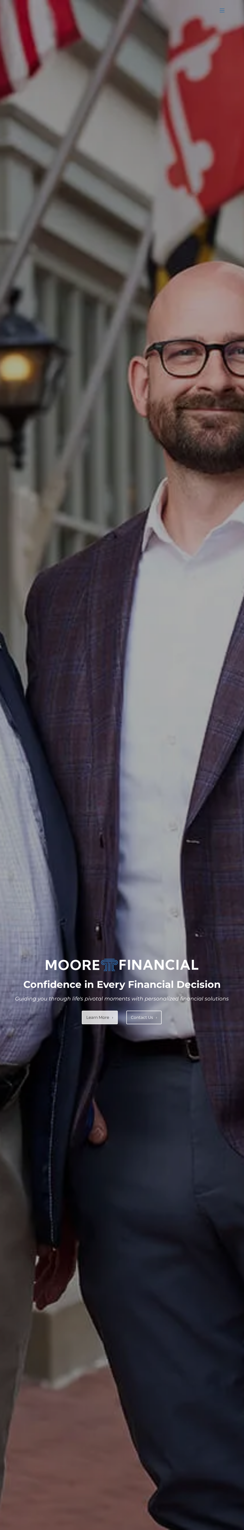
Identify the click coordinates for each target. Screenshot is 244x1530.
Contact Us (144, 1017)
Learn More (99, 1017)
